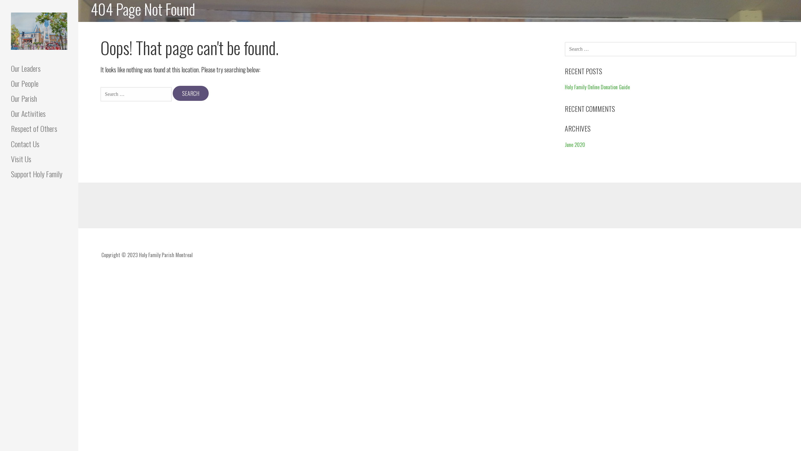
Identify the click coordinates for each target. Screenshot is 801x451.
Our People (24, 83)
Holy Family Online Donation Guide (597, 87)
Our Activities (28, 113)
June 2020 (575, 144)
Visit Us (21, 158)
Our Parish (24, 98)
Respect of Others (34, 128)
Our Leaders (26, 68)
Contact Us (25, 143)
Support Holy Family (36, 173)
